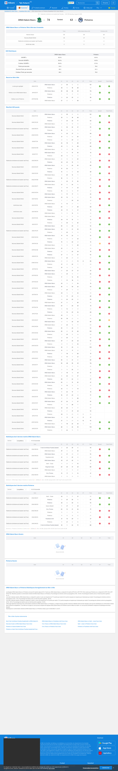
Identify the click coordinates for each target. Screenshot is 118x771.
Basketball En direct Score (11, 11)
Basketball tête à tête (24, 11)
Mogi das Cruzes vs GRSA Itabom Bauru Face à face (19, 623)
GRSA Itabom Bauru (26, 20)
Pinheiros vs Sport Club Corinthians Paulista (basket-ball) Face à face (22, 629)
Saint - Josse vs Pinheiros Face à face (87, 623)
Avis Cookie (52, 768)
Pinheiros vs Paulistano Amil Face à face (88, 626)
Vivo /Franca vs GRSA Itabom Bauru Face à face (54, 623)
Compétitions (20, 440)
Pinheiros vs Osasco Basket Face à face (16, 626)
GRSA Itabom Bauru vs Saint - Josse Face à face (90, 621)
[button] (99, 8)
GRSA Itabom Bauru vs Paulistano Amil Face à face (54, 621)
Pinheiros (88, 20)
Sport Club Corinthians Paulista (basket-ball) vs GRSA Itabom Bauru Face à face (22, 621)
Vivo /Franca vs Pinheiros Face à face (51, 626)
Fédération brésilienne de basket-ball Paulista (52, 14)
